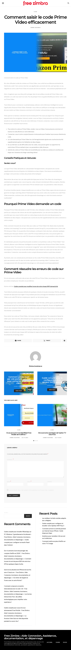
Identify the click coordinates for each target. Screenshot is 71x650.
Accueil (49, 642)
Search (6, 512)
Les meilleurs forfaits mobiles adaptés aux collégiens (54, 519)
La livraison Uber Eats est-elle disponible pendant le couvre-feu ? (16, 618)
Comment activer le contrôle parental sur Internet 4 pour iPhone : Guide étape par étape (54, 531)
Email (29, 481)
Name (9, 481)
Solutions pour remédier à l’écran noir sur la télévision (53, 537)
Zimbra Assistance (35, 27)
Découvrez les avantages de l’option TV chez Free (52, 433)
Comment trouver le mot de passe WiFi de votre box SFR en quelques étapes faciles (17, 561)
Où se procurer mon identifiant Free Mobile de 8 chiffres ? (18, 433)
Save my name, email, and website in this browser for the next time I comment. (31, 490)
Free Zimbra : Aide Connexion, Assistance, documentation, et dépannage (30, 637)
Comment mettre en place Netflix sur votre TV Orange (54, 542)
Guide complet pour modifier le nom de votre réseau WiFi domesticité (36, 286)
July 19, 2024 (25, 437)
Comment (10, 459)
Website (49, 481)
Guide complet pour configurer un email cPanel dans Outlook (16, 542)
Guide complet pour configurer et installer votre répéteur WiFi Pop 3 (53, 524)
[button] (33, 440)
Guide (35, 11)
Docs (65, 642)
